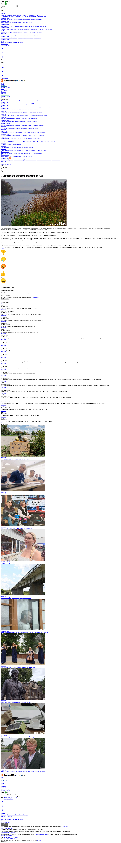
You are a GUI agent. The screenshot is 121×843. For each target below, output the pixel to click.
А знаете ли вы (5, 95)
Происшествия (11, 15)
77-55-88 (15, 837)
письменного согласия (42, 834)
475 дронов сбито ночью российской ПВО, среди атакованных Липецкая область (23, 16)
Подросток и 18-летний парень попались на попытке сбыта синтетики (20, 138)
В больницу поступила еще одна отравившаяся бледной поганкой (19, 128)
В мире (8, 45)
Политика (37, 15)
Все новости (4, 78)
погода (3, 248)
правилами (36, 297)
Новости (3, 13)
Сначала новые (5, 303)
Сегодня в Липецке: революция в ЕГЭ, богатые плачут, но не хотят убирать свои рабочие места (28, 141)
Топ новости (4, 44)
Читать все (4, 131)
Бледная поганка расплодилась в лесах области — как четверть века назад (21, 32)
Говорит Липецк (20, 42)
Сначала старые (13, 303)
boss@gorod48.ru (8, 799)
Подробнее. (65, 826)
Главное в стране (5, 87)
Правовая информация (7, 828)
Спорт (17, 15)
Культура (25, 15)
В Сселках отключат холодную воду (11, 144)
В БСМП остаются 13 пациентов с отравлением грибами (17, 147)
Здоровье (31, 15)
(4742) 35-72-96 (8, 797)
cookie (39, 840)
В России (3, 45)
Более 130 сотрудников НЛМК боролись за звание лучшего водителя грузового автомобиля (26, 29)
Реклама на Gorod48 (6, 835)
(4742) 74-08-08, (8, 837)
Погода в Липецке (6, 164)
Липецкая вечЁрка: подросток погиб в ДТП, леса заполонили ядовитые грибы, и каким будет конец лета (30, 160)
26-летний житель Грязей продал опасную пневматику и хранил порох (21, 38)
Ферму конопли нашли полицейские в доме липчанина (16, 22)
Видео (2, 41)
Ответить (3, 309)
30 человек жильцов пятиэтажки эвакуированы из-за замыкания (19, 118)
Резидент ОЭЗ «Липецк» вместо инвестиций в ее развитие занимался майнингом (24, 115)
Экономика (4, 90)
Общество (3, 15)
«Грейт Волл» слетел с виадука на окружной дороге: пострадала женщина (21, 19)
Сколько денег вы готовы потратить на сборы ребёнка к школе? (19, 121)
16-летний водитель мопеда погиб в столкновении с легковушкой (19, 35)
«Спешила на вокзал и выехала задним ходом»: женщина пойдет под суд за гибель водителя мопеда (29, 106)
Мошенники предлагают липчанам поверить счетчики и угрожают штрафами (23, 125)
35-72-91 (15, 797)
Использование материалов (8, 832)
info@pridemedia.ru (9, 838)
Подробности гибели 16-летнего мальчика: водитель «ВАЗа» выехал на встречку (23, 26)
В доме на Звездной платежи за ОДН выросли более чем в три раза (19, 109)
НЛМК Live (4, 30)
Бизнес (21, 15)
